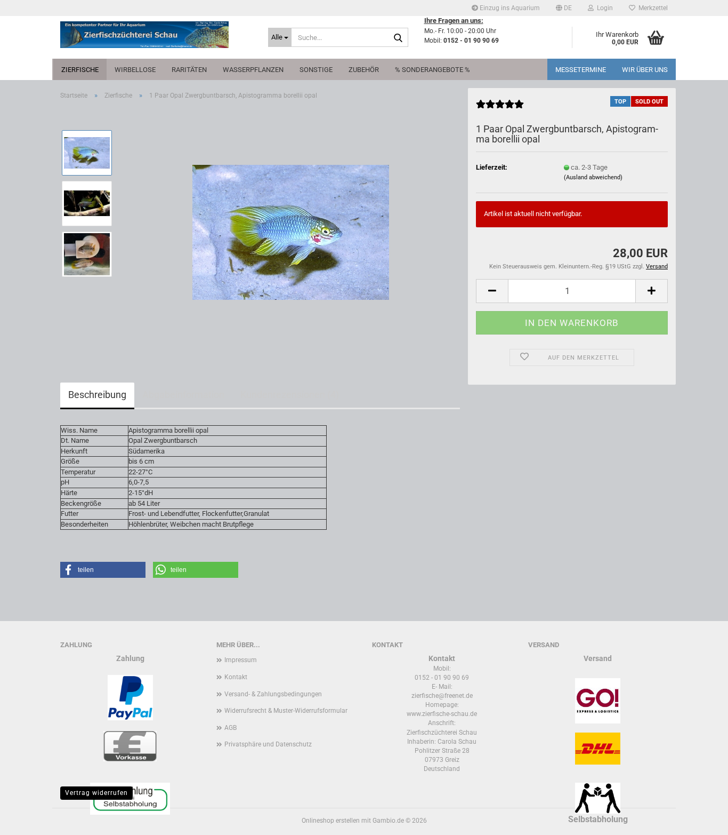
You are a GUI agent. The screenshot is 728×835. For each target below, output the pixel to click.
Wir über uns (645, 70)
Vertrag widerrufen (96, 793)
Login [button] (603, 8)
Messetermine (580, 70)
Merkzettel (651, 8)
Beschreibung (97, 394)
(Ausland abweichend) (593, 177)
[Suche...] (398, 37)
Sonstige (316, 70)
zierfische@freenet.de (442, 695)
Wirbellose (135, 70)
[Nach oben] (699, 819)
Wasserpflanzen (253, 70)
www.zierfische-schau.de (442, 714)
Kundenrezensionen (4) (289, 394)
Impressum (240, 660)
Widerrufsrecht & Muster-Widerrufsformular (285, 710)
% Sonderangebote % (432, 70)
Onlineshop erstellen (331, 820)
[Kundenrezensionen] (500, 109)
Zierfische (80, 70)
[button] (564, 8)
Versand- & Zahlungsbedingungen (273, 694)
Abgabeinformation (183, 394)
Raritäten (189, 70)
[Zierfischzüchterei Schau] (156, 34)
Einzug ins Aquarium (509, 8)
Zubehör (364, 70)
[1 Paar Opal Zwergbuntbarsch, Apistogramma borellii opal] (290, 228)
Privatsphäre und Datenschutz (268, 744)
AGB (230, 727)
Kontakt (235, 677)
